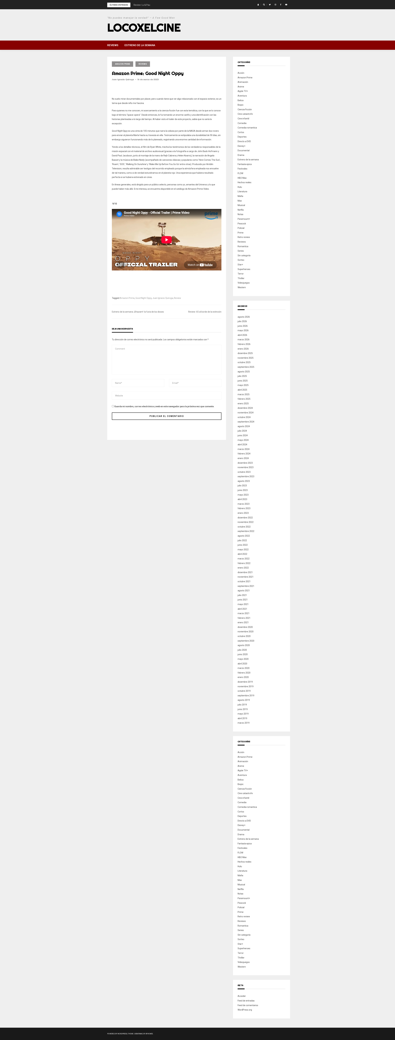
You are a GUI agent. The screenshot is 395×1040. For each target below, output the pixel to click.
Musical (241, 205)
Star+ (240, 264)
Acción (241, 73)
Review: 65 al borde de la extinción (204, 312)
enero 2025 (243, 403)
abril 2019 (242, 718)
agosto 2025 (244, 371)
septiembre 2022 (246, 531)
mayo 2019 (243, 714)
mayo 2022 (243, 549)
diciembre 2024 (245, 408)
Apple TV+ (243, 91)
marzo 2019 (243, 723)
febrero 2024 (244, 453)
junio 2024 (243, 435)
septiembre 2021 (246, 586)
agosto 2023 (244, 481)
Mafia (240, 196)
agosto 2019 (244, 700)
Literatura (242, 191)
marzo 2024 (243, 449)
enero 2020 (243, 677)
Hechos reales (244, 182)
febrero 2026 (244, 344)
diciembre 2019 (245, 682)
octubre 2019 (244, 691)
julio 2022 (242, 540)
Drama (241, 155)
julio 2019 (242, 704)
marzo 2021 (243, 613)
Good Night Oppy (143, 298)
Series (241, 251)
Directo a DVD (244, 141)
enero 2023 (243, 513)
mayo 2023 (243, 495)
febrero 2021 (244, 618)
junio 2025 (243, 380)
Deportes (242, 137)
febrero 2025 (244, 399)
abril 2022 (242, 554)
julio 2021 (242, 595)
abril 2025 (242, 390)
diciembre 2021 (245, 572)
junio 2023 (243, 490)
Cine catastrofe (245, 114)
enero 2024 (243, 458)
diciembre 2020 (245, 627)
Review (177, 298)
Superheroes (244, 269)
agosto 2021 (244, 590)
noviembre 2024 (246, 412)
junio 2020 (243, 654)
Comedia (242, 123)
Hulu (240, 187)
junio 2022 (243, 545)
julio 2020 (242, 650)
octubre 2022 (244, 526)
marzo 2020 (243, 668)
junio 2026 (243, 326)
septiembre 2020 (246, 641)
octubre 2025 (244, 362)
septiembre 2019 (246, 695)
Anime (241, 86)
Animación (243, 82)
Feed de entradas (246, 1000)
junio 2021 (243, 599)
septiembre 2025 (246, 367)
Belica (240, 100)
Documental (243, 150)
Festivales (242, 168)
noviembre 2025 (246, 358)
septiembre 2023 (246, 476)
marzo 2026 (243, 339)
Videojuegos (244, 283)
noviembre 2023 (246, 467)
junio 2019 (243, 709)
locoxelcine (144, 27)
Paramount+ (244, 219)
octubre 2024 (244, 417)
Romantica (243, 246)
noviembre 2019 (246, 686)
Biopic (240, 105)
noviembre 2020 (246, 631)
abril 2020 (242, 663)
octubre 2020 (244, 636)
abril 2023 (242, 499)
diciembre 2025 (245, 353)
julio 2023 (242, 485)
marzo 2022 (243, 558)
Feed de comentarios (248, 1005)
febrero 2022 (244, 563)
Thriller (241, 278)
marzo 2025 (243, 394)
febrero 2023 (244, 508)
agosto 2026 (244, 317)
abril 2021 (242, 609)
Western (242, 287)
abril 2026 (242, 335)
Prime (240, 232)
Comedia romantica (247, 127)
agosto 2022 (244, 536)
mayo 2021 (243, 604)
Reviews (112, 45)
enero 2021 (243, 622)
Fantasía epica (245, 164)
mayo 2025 (243, 385)
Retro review (244, 237)
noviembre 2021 (246, 577)
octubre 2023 (244, 472)
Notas (240, 214)
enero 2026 (243, 349)
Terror (241, 273)
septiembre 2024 (246, 421)
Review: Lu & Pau (142, 5)
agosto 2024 (244, 426)
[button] (258, 5)
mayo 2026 (243, 330)
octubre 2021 (244, 581)
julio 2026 (242, 321)
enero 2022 (243, 567)
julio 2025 (242, 376)
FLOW (240, 173)
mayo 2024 (243, 440)
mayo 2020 (243, 659)
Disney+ (241, 146)
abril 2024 (242, 444)
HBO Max (242, 178)
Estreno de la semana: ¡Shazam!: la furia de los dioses (138, 312)
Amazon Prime (122, 64)
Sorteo (241, 260)
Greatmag (138, 1034)
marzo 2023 (243, 504)
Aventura (242, 96)
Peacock (242, 223)
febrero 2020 (244, 672)
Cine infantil (243, 118)
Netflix (241, 210)
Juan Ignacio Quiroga (123, 79)
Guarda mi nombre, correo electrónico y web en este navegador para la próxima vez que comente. (164, 406)
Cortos (241, 132)
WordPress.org (245, 1010)
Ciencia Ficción (245, 109)
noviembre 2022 (246, 522)
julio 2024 (242, 431)
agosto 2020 (244, 645)
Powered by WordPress (117, 1034)
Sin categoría (244, 255)
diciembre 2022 (245, 517)
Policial (241, 228)
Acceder (242, 996)
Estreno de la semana (140, 45)
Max (240, 201)
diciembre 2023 (245, 463)
